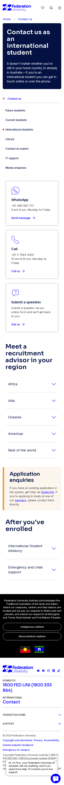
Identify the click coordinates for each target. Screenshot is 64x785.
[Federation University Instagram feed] (48, 670)
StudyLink (47, 492)
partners (20, 500)
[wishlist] (42, 8)
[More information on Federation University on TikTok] (58, 670)
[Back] (14, 19)
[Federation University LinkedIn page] (53, 670)
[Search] (51, 8)
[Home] (17, 8)
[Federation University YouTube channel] (38, 670)
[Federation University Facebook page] (43, 670)
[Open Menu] (59, 8)
